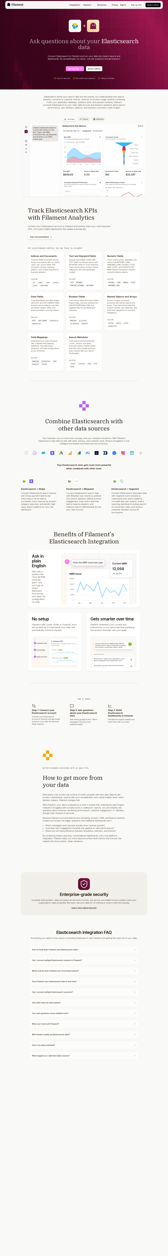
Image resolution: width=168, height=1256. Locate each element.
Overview (70, 119)
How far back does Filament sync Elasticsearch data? (55, 950)
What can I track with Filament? (45, 1024)
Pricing (115, 5)
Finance (85, 119)
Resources (101, 5)
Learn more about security (84, 908)
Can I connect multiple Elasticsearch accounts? (52, 992)
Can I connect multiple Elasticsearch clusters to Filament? (57, 960)
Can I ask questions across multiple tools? (50, 1013)
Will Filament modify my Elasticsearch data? (51, 1034)
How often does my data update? (46, 1003)
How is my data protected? (43, 1045)
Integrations (74, 5)
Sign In (123, 5)
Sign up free (136, 5)
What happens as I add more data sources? (51, 1056)
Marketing (100, 119)
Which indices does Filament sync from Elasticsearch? (55, 971)
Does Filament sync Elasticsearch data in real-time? (54, 981)
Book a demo (153, 5)
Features (87, 5)
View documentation (39, 237)
